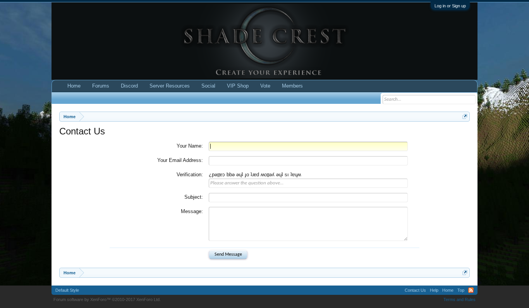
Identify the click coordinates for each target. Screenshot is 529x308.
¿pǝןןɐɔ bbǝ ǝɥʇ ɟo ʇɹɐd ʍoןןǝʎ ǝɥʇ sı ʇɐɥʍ (255, 174)
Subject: (193, 197)
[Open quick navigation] (464, 116)
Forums (100, 86)
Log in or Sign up (450, 5)
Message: (192, 211)
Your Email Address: (180, 160)
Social (208, 86)
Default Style (67, 290)
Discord (129, 86)
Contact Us (415, 290)
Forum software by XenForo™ (107, 299)
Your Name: (190, 146)
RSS (471, 290)
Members (292, 86)
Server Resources (169, 86)
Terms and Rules (459, 299)
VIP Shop (238, 86)
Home (74, 86)
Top (460, 290)
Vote (265, 86)
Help (434, 290)
